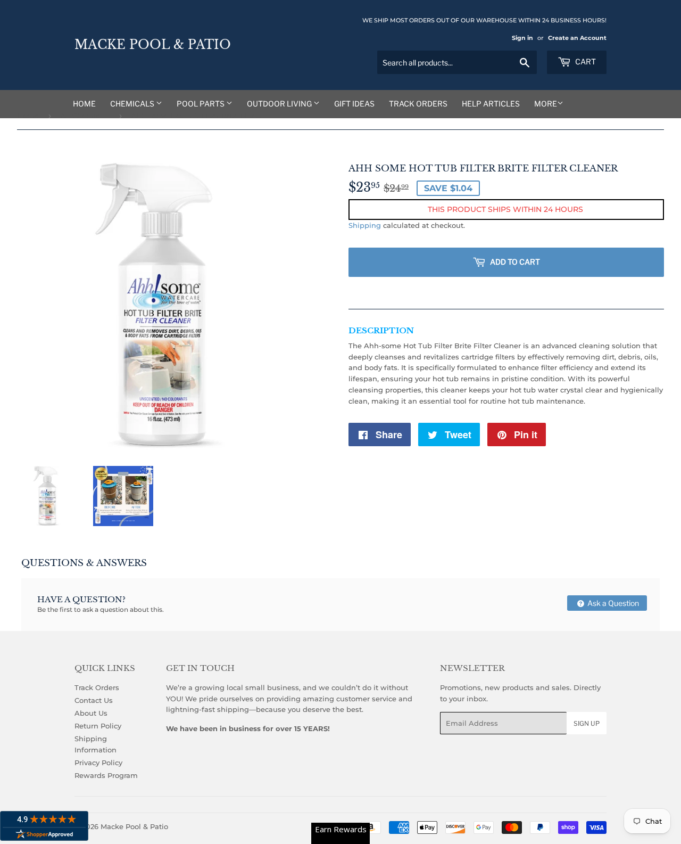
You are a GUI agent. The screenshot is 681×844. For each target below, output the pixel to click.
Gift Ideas (354, 103)
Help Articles (491, 103)
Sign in (522, 38)
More (545, 103)
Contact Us (93, 700)
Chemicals (133, 103)
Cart (585, 61)
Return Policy (97, 726)
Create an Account (577, 38)
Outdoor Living (280, 103)
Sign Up (587, 723)
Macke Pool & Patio (152, 44)
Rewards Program (106, 775)
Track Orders (418, 103)
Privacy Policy (98, 762)
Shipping (364, 225)
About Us (90, 713)
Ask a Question (612, 603)
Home (84, 103)
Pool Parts (201, 103)
